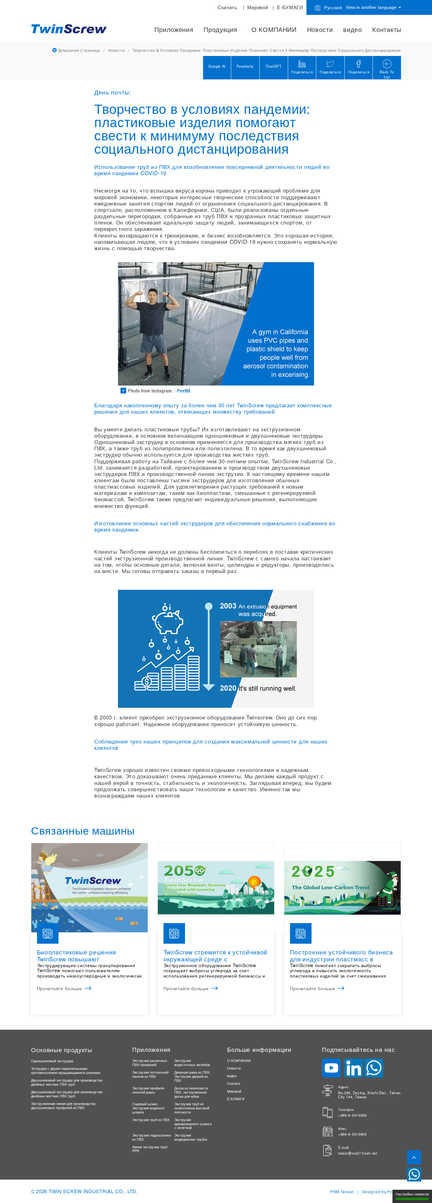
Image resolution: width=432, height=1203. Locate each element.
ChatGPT (274, 66)
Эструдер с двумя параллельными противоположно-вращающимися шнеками (65, 1070)
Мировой (257, 7)
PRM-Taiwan (342, 1191)
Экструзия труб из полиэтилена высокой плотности (191, 1107)
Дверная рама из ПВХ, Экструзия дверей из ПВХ (192, 1076)
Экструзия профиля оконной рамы (148, 1090)
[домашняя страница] (70, 28)
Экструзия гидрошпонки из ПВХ (151, 1137)
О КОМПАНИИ (274, 29)
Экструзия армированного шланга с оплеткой (193, 1123)
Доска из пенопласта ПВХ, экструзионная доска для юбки (191, 1092)
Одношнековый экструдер (52, 1060)
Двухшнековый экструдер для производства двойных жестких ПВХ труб (66, 1082)
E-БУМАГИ (290, 7)
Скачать (227, 7)
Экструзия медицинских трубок (190, 1137)
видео (352, 29)
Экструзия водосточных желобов (192, 1062)
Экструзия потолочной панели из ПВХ (150, 1074)
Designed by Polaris (381, 1191)
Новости (320, 29)
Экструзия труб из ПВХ (151, 1119)
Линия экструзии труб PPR (149, 1148)
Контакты (386, 29)
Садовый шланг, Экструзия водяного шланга (148, 1107)
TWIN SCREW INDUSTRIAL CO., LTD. (93, 1191)
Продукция (220, 29)
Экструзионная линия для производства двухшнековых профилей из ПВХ (63, 1105)
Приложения (173, 29)
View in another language (372, 7)
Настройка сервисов (412, 1194)
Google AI (216, 66)
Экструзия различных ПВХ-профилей (149, 1062)
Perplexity (245, 66)
